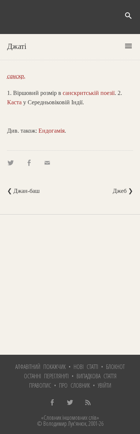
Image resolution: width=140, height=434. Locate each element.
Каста (14, 102)
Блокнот (115, 367)
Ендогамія (51, 130)
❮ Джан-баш (23, 191)
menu (128, 45)
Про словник (74, 385)
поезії (107, 93)
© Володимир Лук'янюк (61, 423)
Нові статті (86, 367)
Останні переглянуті (46, 376)
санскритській (81, 93)
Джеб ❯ (123, 191)
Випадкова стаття (96, 376)
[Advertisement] (70, 285)
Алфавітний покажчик (40, 367)
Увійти (104, 385)
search (128, 15)
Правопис (40, 385)
